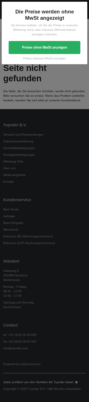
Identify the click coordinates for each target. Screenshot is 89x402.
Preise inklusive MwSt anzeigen (44, 58)
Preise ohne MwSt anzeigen (44, 47)
